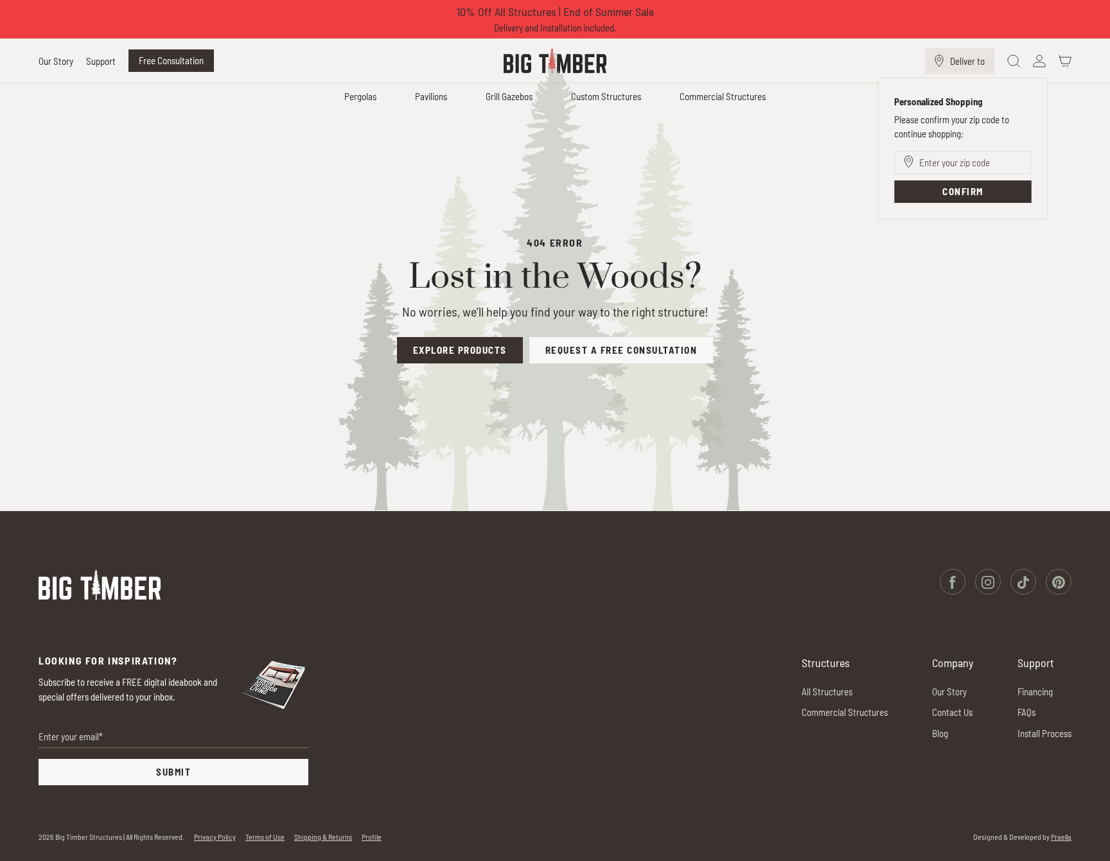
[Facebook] (952, 581)
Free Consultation (171, 60)
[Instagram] (988, 581)
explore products (460, 350)
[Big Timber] (100, 584)
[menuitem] (59, 61)
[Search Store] (1013, 61)
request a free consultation (621, 350)
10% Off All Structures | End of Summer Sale (555, 11)
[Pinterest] (1058, 581)
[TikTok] (1023, 581)
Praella (1061, 836)
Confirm (962, 191)
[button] (56, 61)
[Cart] (1065, 61)
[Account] (1039, 61)
